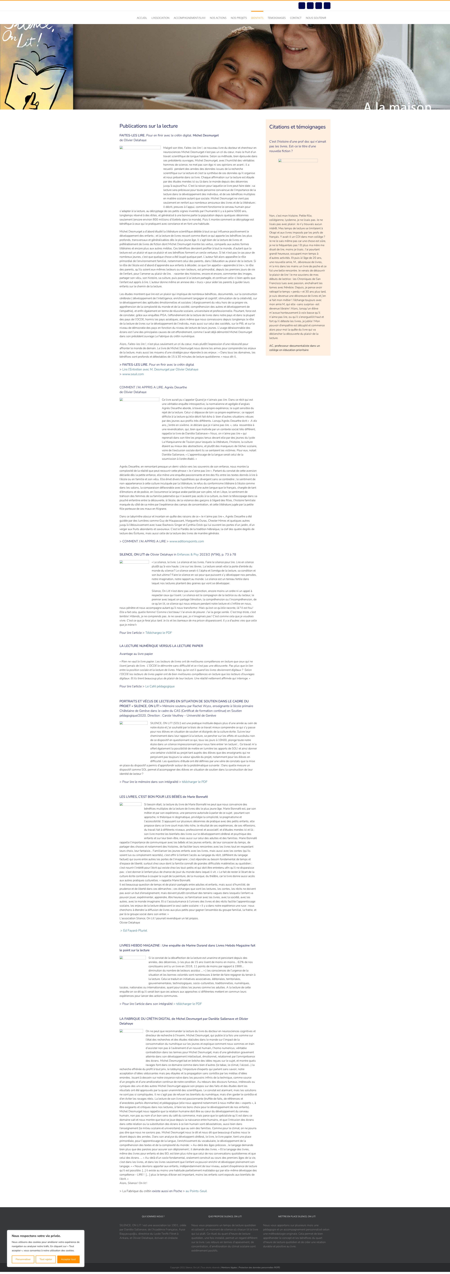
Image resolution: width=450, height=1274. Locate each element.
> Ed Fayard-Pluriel (133, 930)
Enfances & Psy (188, 554)
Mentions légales (229, 1267)
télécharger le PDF (194, 782)
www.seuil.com (133, 374)
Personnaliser (23, 1259)
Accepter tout (68, 1259)
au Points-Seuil (196, 1191)
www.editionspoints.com (186, 541)
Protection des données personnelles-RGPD (259, 1267)
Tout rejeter (46, 1259)
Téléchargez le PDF (158, 633)
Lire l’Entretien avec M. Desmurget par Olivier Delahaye (160, 369)
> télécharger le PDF (187, 1004)
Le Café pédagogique (160, 686)
